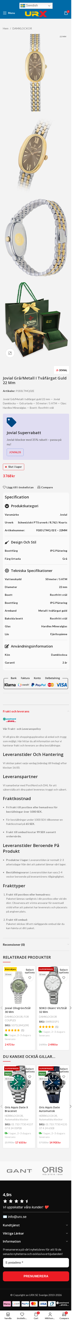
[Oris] (52, 1171)
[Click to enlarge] (10, 353)
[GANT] (19, 1171)
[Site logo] (36, 12)
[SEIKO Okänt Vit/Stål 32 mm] (53, 985)
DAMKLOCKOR (14, 1016)
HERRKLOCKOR (14, 1115)
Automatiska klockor (16, 1119)
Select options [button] (29, 971)
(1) (22, 1030)
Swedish (31, 5)
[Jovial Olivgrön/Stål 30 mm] (19, 985)
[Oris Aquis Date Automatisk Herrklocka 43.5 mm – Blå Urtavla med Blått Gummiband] (53, 1084)
